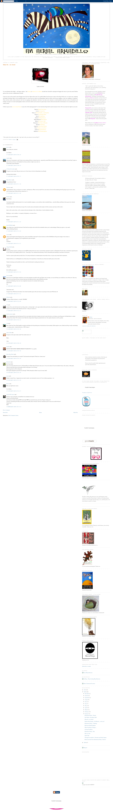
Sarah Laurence (9, 314)
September (87, 697)
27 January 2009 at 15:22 (13, 272)
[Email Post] (17, 139)
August (86, 699)
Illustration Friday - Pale (90, 731)
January (86, 713)
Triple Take (87, 735)
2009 (85, 691)
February (87, 711)
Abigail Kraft (9, 247)
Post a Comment (6, 410)
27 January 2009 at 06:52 (13, 165)
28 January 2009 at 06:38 (13, 343)
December (87, 693)
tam (7, 323)
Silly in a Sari (87, 733)
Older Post (75, 412)
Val (7, 305)
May (86, 705)
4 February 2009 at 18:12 (13, 406)
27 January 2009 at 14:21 (13, 243)
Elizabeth (8, 362)
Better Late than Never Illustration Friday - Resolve (95, 739)
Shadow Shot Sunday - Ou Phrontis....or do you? (94, 721)
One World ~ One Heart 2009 (91, 717)
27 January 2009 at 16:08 (13, 286)
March (86, 709)
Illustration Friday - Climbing (91, 723)
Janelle (7, 346)
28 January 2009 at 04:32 (13, 320)
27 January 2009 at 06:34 (13, 154)
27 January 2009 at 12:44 (13, 231)
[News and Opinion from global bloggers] (86, 333)
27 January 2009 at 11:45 (13, 221)
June (86, 703)
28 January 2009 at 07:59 (13, 358)
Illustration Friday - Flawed (90, 715)
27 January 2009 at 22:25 (13, 310)
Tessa (90, 317)
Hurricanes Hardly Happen (90, 725)
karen (7, 376)
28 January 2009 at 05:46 (13, 329)
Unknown (8, 187)
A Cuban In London (10, 169)
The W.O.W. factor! (10, 394)
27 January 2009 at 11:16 (13, 184)
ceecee (7, 234)
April (86, 707)
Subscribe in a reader (86, 666)
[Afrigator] (84, 747)
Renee (7, 147)
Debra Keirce (9, 180)
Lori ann (8, 275)
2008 (85, 742)
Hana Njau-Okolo (10, 354)
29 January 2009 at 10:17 (13, 391)
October (86, 695)
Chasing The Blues (89, 729)
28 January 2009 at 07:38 (13, 350)
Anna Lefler (8, 332)
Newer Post (5, 412)
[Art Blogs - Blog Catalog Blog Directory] (91, 679)
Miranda (8, 297)
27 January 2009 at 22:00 (13, 301)
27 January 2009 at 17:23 (13, 293)
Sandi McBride (9, 225)
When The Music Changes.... (91, 727)
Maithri (8, 196)
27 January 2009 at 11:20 (13, 193)
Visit (87, 392)
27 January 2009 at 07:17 (13, 176)
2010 (85, 689)
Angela (7, 158)
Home (40, 412)
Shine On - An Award (89, 719)
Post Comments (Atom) (13, 415)
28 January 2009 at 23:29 (13, 380)
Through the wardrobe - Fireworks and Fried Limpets (95, 737)
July (86, 701)
